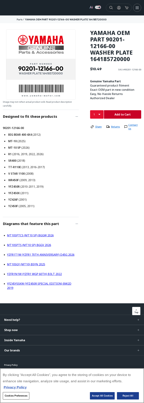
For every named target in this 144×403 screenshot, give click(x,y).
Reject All (128, 395)
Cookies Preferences (16, 395)
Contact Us (133, 126)
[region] (72, 385)
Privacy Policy (15, 387)
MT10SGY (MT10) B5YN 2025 (26, 264)
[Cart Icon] (126, 8)
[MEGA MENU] (137, 8)
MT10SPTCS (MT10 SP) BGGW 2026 (30, 235)
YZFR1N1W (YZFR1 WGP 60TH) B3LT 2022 (34, 274)
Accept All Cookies (102, 395)
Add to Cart (122, 114)
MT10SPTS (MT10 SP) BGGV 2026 (29, 245)
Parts (19, 19)
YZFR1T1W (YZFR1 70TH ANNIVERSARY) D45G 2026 (40, 255)
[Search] (111, 8)
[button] (72, 320)
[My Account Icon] (119, 8)
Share (98, 126)
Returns (115, 126)
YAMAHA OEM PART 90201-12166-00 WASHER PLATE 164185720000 (66, 19)
